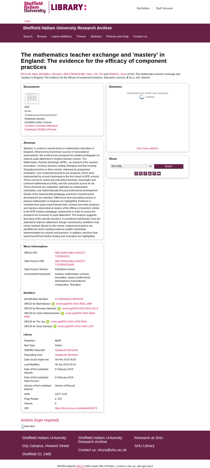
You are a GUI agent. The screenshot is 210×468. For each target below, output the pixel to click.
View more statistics (148, 148)
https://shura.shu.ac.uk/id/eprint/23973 (76, 408)
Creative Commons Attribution (41, 125)
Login (27, 21)
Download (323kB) (35, 129)
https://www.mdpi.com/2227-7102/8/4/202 (70, 254)
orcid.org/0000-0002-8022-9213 (80, 308)
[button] (22, 426)
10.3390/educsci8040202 (69, 299)
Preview (51, 129)
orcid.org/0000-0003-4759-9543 (69, 321)
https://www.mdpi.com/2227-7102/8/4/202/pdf (70, 263)
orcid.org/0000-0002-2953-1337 (76, 326)
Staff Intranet (164, 8)
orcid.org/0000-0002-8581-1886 (74, 303)
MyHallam (143, 8)
